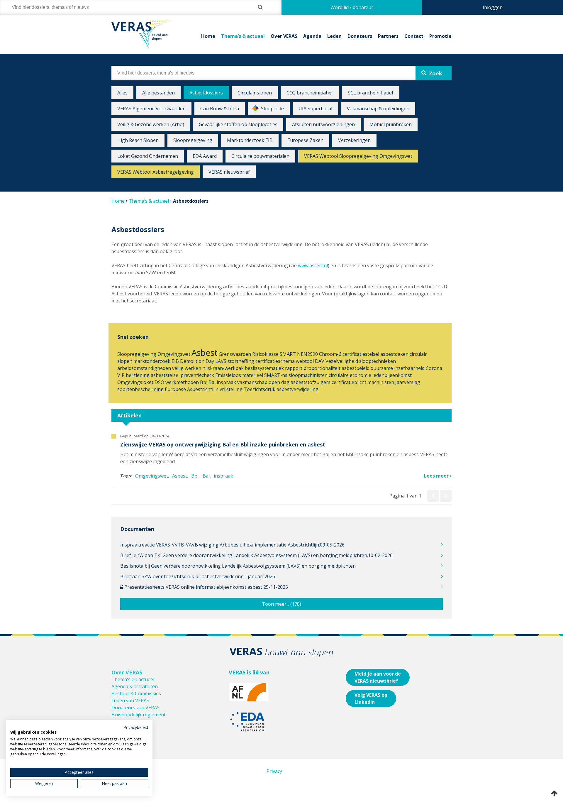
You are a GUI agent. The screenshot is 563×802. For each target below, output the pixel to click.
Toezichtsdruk (259, 389)
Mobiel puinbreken (390, 124)
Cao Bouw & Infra (219, 108)
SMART (288, 354)
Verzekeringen (354, 140)
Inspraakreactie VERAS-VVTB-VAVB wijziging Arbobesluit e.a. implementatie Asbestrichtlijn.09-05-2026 (232, 545)
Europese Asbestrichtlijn (191, 389)
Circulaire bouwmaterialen (260, 156)
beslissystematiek (264, 368)
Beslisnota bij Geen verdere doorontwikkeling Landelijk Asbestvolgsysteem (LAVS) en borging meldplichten (238, 566)
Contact (413, 36)
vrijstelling (231, 389)
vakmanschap (252, 382)
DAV (319, 361)
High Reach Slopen (138, 140)
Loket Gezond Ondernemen (147, 156)
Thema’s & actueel (243, 36)
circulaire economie (350, 375)
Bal (212, 382)
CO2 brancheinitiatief (309, 92)
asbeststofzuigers (310, 382)
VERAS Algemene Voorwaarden (151, 108)
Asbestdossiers (206, 92)
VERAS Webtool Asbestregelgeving (155, 172)
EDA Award (205, 156)
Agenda (312, 36)
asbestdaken (394, 354)
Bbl (203, 382)
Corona (434, 368)
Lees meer (437, 476)
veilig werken (186, 368)
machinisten (380, 382)
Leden (334, 36)
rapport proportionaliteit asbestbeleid (327, 368)
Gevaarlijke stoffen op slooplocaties (238, 124)
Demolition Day (197, 361)
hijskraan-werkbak (223, 368)
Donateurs (359, 36)
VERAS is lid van (249, 672)
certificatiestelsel (360, 354)
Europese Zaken (305, 140)
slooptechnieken (377, 361)
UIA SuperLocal (315, 108)
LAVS (220, 361)
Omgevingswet (173, 354)
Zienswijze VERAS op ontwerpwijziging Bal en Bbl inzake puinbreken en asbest (222, 444)
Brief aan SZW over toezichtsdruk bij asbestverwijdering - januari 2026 (197, 576)
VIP (121, 375)
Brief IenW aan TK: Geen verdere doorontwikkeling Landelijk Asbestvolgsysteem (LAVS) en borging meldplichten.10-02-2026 (256, 555)
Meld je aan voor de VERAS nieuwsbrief (378, 677)
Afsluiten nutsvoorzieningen (323, 124)
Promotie (440, 36)
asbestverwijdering (297, 389)
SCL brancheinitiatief (371, 92)
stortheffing (241, 361)
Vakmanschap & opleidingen (378, 108)
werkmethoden (182, 382)
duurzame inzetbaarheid (398, 368)
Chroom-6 (330, 354)
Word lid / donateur (351, 7)
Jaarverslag (407, 382)
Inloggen (493, 7)
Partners (388, 36)
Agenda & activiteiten (134, 686)
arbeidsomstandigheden (144, 368)
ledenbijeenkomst (392, 375)
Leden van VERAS (130, 700)
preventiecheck (197, 375)
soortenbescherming (140, 389)
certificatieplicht (349, 382)
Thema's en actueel (132, 679)
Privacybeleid (135, 727)
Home (208, 36)
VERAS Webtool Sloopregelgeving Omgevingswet (358, 156)
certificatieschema (275, 361)
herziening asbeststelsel (152, 375)
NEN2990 (307, 354)
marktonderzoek (151, 361)
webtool (305, 361)
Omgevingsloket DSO (140, 382)
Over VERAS (284, 36)
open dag (279, 382)
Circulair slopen (255, 92)
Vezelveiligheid (341, 361)
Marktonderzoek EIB (250, 140)
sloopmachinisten (308, 375)
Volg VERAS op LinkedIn (371, 698)
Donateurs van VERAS (135, 707)
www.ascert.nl (313, 265)
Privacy (274, 771)
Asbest (204, 352)
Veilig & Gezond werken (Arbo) (150, 124)
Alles (122, 92)
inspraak (226, 382)
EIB (175, 361)
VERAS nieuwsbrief (229, 172)
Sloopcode (272, 108)
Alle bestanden (158, 92)
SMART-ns (275, 375)
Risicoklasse (265, 354)
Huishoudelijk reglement (138, 714)
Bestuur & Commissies (136, 693)
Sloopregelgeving (192, 140)
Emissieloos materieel (239, 375)
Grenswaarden (235, 354)
